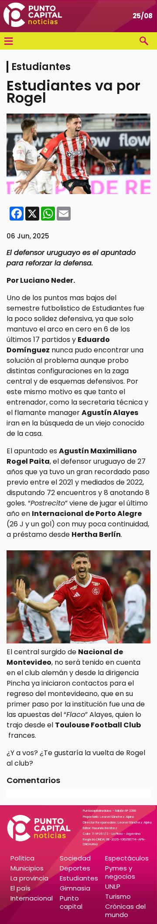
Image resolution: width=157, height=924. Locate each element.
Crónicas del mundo (125, 910)
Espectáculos (127, 858)
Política (22, 858)
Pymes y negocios (120, 872)
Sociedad (75, 858)
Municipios (27, 868)
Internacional (31, 898)
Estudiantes (79, 878)
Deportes (75, 868)
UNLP (112, 886)
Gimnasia (75, 888)
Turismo (118, 896)
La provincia (29, 878)
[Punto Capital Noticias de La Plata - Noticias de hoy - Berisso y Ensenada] (32, 16)
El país (20, 888)
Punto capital (71, 902)
